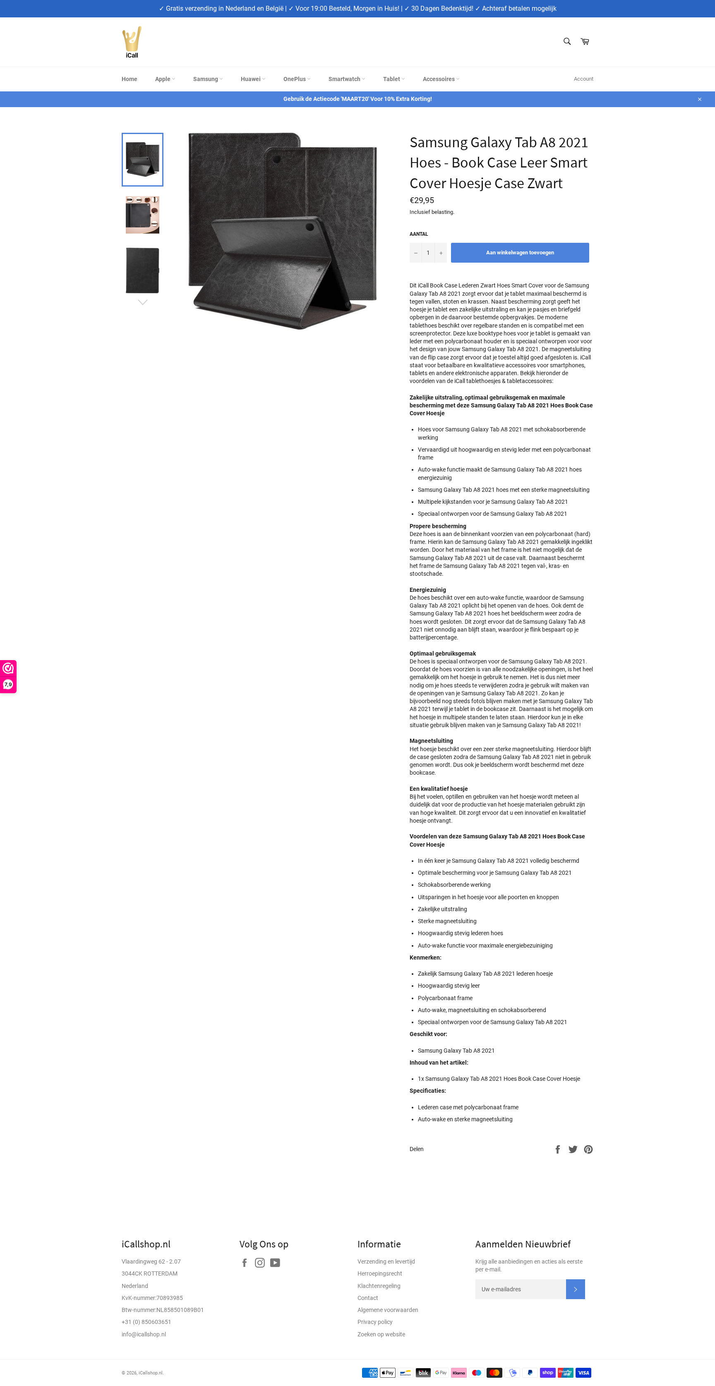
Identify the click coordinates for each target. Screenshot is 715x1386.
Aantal (419, 234)
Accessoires (439, 79)
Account (583, 79)
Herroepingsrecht (380, 1273)
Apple (163, 79)
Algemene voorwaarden (388, 1310)
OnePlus (295, 79)
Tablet (392, 79)
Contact (368, 1298)
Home (129, 79)
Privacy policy (375, 1322)
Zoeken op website (381, 1334)
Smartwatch (345, 79)
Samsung (206, 79)
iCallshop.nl (151, 1373)
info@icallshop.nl (144, 1334)
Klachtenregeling (379, 1286)
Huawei (251, 79)
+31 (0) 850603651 (146, 1322)
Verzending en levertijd (386, 1261)
